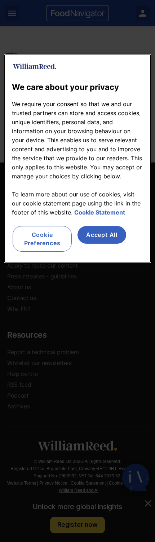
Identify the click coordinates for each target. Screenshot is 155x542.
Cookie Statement (99, 212)
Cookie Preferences (42, 238)
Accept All (102, 234)
